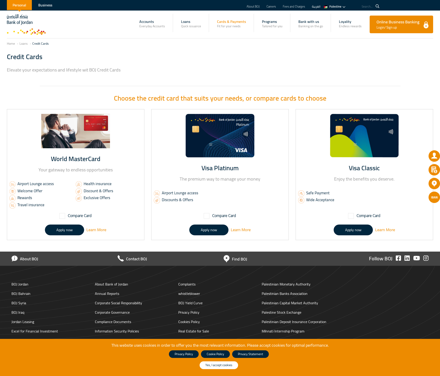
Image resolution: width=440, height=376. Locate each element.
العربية (316, 6)
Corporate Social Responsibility (118, 302)
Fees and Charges (294, 6)
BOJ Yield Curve (190, 302)
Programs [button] (272, 23)
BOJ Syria (19, 302)
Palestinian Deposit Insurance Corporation (294, 321)
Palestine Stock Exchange (281, 312)
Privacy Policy (188, 312)
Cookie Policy (215, 354)
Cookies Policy (189, 321)
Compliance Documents (113, 321)
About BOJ (253, 6)
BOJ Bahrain (21, 293)
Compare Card (79, 215)
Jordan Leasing (23, 321)
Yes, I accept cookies (218, 365)
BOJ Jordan (20, 284)
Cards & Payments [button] (231, 23)
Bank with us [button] (310, 23)
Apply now (64, 229)
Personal (19, 5)
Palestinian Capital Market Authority (290, 302)
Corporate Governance (112, 312)
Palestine (335, 6)
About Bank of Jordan (111, 284)
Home (11, 43)
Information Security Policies (117, 331)
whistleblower (189, 293)
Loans (23, 43)
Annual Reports (107, 293)
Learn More (96, 230)
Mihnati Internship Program (283, 331)
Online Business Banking (398, 24)
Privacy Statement (250, 354)
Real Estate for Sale (193, 331)
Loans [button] (191, 23)
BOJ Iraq (18, 312)
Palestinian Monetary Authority (286, 284)
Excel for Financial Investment (34, 331)
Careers (271, 6)
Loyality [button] (350, 23)
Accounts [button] (152, 23)
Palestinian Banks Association (285, 293)
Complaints (186, 284)
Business (45, 5)
